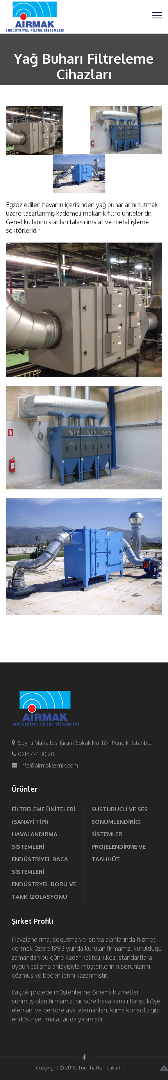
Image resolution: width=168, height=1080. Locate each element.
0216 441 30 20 (36, 754)
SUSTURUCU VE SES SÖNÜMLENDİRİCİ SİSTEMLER (119, 821)
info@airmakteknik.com (49, 765)
